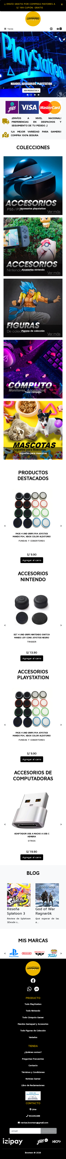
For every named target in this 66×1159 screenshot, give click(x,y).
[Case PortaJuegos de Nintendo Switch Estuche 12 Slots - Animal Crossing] (32, 611)
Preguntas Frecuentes (33, 1059)
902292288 (34, 1116)
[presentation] (4, 64)
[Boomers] (33, 18)
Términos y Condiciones (33, 1072)
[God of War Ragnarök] (47, 895)
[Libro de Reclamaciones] (33, 1095)
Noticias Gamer (33, 1078)
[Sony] (14, 953)
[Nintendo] (26, 953)
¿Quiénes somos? (33, 1052)
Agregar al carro (31, 560)
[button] (27, 94)
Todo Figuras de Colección (33, 1030)
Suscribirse (49, 1130)
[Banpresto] (39, 953)
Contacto (33, 1065)
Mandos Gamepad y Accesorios (33, 1024)
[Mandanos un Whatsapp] (29, 989)
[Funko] (52, 953)
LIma (33, 1109)
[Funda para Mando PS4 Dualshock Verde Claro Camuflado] (32, 510)
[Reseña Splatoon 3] (19, 895)
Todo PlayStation (33, 1004)
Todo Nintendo (33, 1010)
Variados (33, 1037)
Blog (33, 873)
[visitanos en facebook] (33, 980)
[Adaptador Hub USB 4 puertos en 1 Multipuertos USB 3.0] (32, 810)
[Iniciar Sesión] (51, 29)
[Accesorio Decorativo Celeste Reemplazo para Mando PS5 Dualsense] (32, 709)
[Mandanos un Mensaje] (37, 989)
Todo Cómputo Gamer (33, 1017)
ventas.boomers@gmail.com (34, 1122)
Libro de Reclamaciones (33, 1085)
